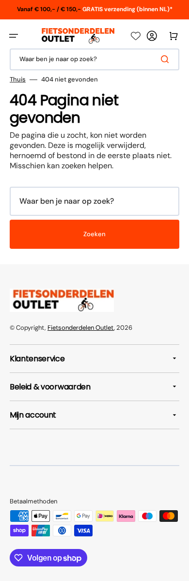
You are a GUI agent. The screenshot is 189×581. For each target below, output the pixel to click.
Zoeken (94, 234)
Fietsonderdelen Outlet (80, 327)
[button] (13, 36)
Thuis (18, 79)
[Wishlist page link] (136, 36)
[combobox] (94, 59)
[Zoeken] (166, 59)
